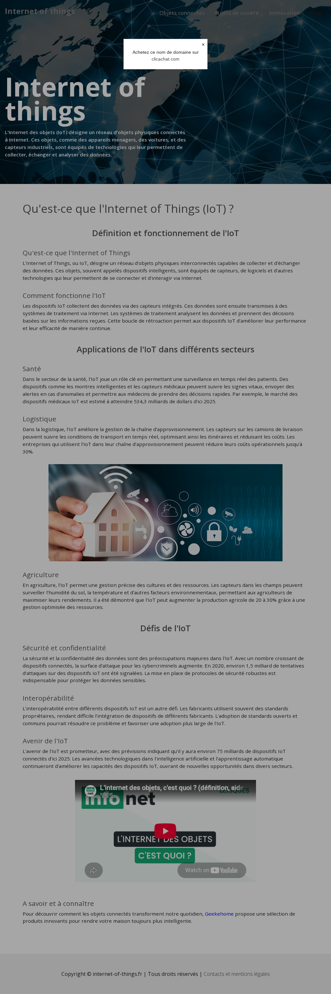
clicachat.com (165, 59)
